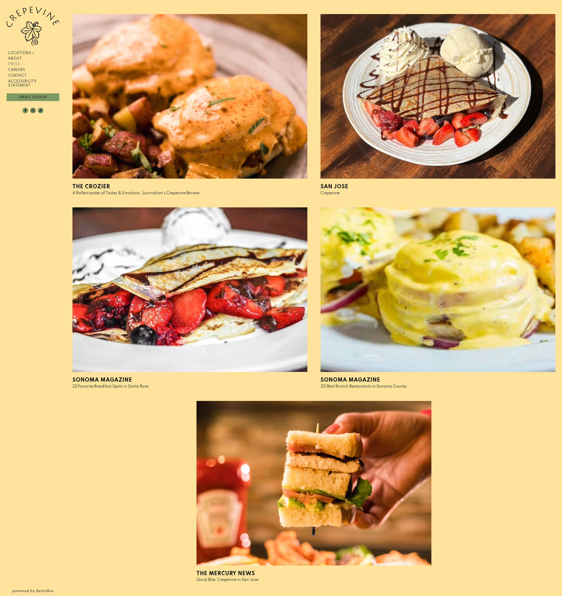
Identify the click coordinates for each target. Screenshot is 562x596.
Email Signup (33, 97)
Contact (17, 76)
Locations (19, 53)
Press (14, 64)
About (15, 58)
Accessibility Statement (22, 83)
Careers (16, 70)
